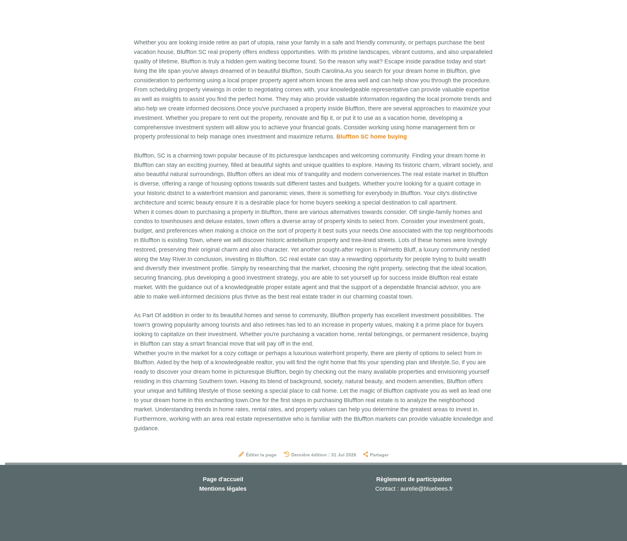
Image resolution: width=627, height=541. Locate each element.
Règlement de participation (414, 479)
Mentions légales (223, 488)
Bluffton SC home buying (371, 136)
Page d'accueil (223, 479)
